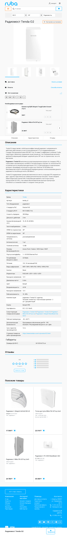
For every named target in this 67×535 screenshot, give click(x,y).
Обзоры (7, 503)
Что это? (48, 110)
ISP (29, 15)
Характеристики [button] (14, 190)
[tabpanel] (33, 44)
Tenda (25, 197)
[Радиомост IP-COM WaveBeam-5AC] (48, 444)
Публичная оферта (40, 505)
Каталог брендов (25, 503)
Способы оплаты (56, 87)
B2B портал (23, 509)
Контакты (58, 496)
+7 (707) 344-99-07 (57, 505)
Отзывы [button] (9, 352)
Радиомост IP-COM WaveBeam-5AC (47, 456)
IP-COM (37, 458)
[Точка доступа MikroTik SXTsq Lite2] (48, 398)
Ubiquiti (8, 413)
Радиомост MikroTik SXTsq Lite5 (17, 459)
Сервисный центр (57, 512)
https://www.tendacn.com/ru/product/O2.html (36, 333)
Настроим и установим (53, 22)
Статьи (7, 505)
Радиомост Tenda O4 (29, 312)
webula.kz (59, 527)
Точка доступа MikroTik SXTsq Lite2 (48, 411)
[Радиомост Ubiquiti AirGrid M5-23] (19, 398)
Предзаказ (51, 532)
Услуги (22, 505)
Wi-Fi (14, 15)
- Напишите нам (56, 507)
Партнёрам (8, 509)
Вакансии (8, 507)
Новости (8, 501)
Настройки (23, 507)
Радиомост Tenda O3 (44, 312)
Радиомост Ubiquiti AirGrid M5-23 (18, 411)
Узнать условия (57, 82)
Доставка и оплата (40, 499)
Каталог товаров (25, 501)
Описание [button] (10, 142)
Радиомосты (48, 15)
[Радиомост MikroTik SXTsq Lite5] (19, 446)
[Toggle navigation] (60, 3)
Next (59, 128)
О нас (6, 499)
